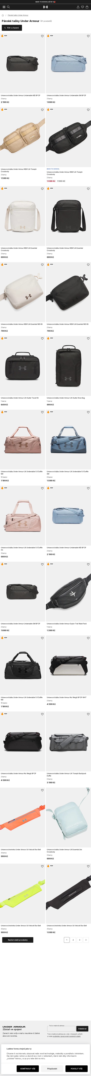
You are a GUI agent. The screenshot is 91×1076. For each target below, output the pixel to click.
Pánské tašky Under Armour (18, 15)
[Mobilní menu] (4, 7)
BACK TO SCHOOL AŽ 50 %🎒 (46, 2)
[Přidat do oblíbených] (42, 36)
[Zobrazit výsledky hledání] (8, 7)
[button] (86, 940)
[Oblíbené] (82, 7)
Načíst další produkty (18, 940)
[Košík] (87, 7)
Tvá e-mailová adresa (56, 1026)
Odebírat (82, 1029)
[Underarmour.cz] (45, 7)
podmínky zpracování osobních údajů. (67, 1036)
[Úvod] (3, 15)
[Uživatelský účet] (78, 7)
